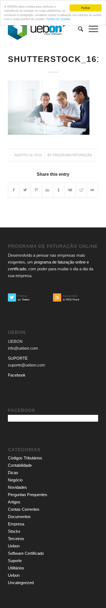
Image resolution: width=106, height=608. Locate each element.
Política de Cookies (58, 19)
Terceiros (16, 538)
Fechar (85, 8)
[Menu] (90, 29)
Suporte (15, 560)
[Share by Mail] (92, 190)
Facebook (17, 375)
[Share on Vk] (69, 190)
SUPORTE (18, 358)
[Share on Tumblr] (58, 190)
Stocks (14, 531)
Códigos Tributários (25, 458)
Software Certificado (26, 553)
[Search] (78, 29)
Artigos (14, 502)
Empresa (16, 524)
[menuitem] (78, 29)
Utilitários (16, 568)
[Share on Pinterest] (36, 190)
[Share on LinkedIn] (47, 190)
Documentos (19, 516)
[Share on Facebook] (13, 190)
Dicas (13, 472)
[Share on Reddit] (81, 190)
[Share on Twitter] (25, 190)
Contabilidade (20, 465)
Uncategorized (21, 582)
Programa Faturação (72, 155)
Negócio (15, 480)
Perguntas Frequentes (27, 494)
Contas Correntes (23, 509)
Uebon (14, 546)
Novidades (17, 487)
